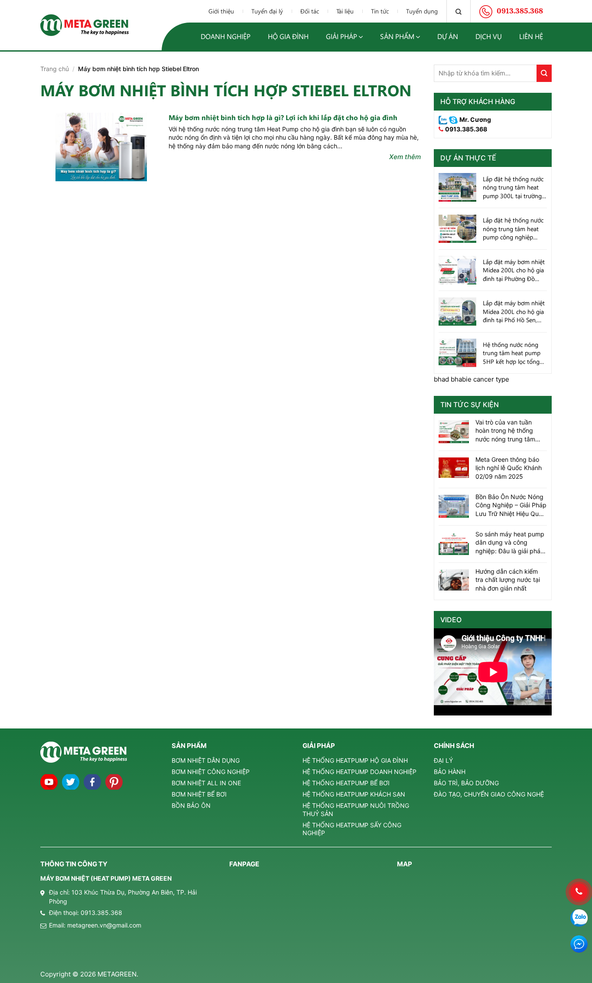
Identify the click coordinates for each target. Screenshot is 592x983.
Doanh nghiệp (225, 36)
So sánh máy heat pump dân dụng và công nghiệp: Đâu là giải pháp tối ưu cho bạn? (509, 542)
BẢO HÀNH (449, 771)
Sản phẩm (397, 36)
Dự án (447, 36)
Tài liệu (345, 11)
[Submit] (544, 73)
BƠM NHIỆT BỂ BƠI (199, 794)
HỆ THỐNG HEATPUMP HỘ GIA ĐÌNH (355, 760)
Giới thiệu (221, 11)
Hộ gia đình (288, 36)
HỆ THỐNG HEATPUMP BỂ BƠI (346, 783)
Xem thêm (405, 157)
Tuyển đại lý (267, 11)
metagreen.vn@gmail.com (104, 925)
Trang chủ (54, 68)
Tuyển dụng (422, 11)
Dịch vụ (488, 36)
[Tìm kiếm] (458, 11)
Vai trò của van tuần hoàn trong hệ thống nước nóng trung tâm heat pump (505, 431)
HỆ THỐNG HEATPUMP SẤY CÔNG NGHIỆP (352, 828)
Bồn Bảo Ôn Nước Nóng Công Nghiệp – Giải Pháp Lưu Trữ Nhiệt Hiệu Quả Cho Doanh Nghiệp (510, 505)
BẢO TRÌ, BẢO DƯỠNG (466, 783)
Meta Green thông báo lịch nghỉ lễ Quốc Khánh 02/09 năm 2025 (508, 468)
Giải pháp (341, 36)
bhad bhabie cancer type (471, 379)
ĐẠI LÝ (443, 760)
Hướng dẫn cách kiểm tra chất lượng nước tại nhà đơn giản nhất (507, 580)
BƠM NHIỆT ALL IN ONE (206, 783)
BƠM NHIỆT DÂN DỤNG (206, 760)
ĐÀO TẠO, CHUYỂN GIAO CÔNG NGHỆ (489, 794)
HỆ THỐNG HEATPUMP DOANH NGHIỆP (359, 771)
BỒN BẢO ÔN (191, 805)
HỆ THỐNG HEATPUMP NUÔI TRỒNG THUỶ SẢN (356, 809)
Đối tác (309, 11)
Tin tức (380, 11)
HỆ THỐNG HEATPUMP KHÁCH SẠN (354, 794)
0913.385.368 (466, 129)
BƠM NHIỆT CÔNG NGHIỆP (211, 771)
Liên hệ (531, 36)
